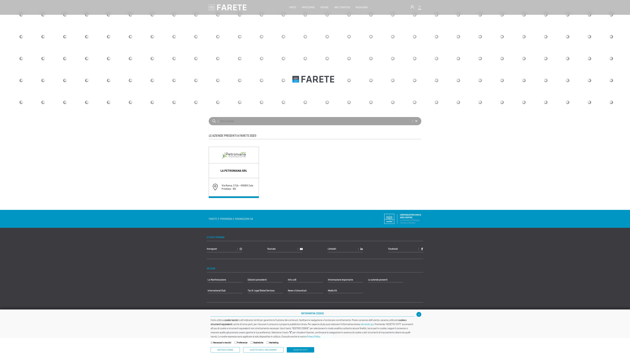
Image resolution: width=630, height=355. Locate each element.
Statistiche (258, 342)
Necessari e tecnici (222, 342)
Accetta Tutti (300, 349)
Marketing (273, 342)
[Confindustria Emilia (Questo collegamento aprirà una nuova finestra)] (402, 218)
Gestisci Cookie (225, 349)
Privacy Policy (313, 336)
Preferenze (242, 342)
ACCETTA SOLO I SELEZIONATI (263, 349)
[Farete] (227, 7)
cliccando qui (367, 324)
